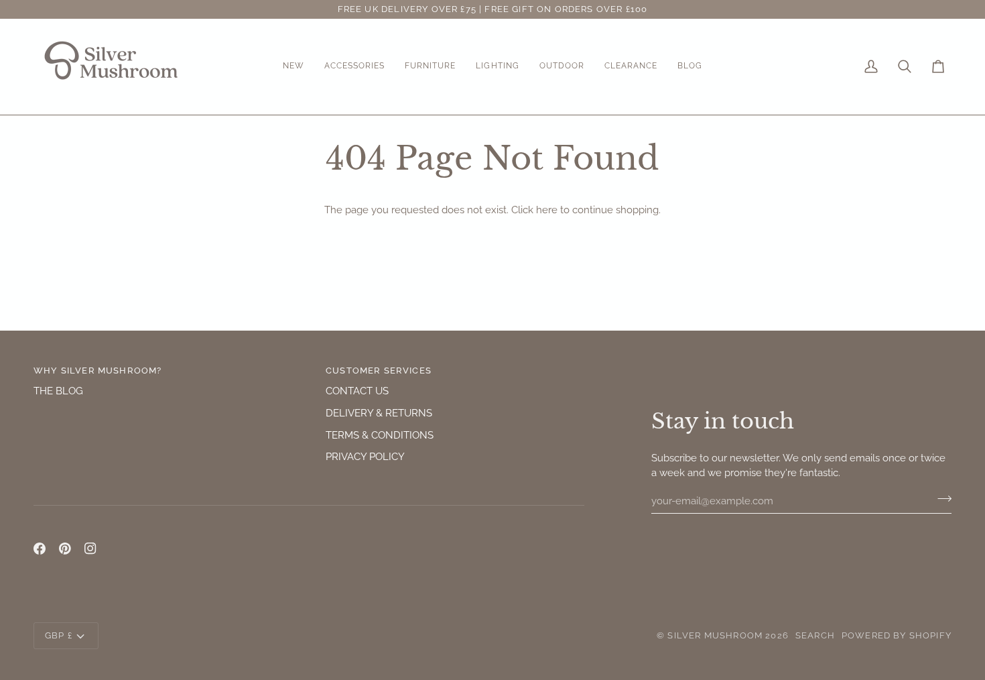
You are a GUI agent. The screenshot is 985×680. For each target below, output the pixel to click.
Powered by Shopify (896, 635)
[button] (293, 67)
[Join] (940, 499)
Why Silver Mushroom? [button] (97, 370)
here (546, 209)
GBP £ (58, 635)
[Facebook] (40, 549)
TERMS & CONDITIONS (380, 435)
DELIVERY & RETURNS (379, 412)
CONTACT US (357, 390)
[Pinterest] (65, 549)
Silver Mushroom (715, 635)
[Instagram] (90, 549)
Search (815, 635)
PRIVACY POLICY (365, 456)
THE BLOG (58, 390)
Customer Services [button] (379, 370)
